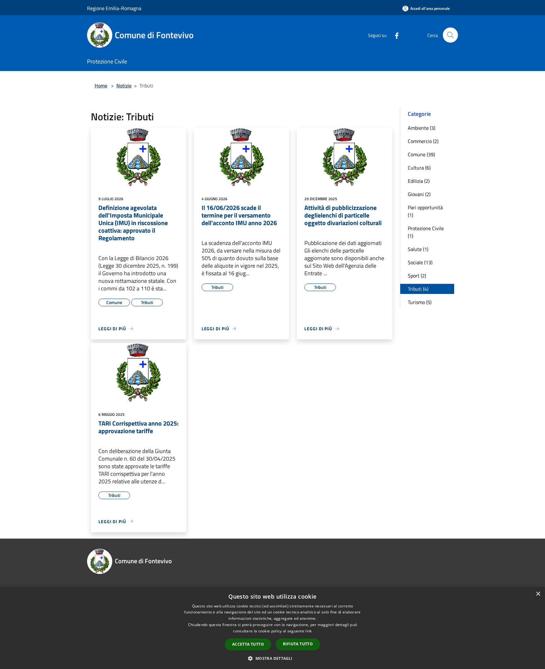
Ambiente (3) (421, 128)
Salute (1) (418, 249)
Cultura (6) (419, 167)
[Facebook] (394, 35)
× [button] (538, 594)
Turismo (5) (419, 302)
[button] (272, 658)
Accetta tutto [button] (248, 644)
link (308, 631)
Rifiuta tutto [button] (298, 644)
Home (101, 85)
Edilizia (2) (419, 181)
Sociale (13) (420, 262)
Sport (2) (417, 275)
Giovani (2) (419, 194)
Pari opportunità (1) (425, 211)
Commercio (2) (423, 141)
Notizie (124, 85)
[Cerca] (450, 35)
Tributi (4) (418, 289)
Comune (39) (421, 154)
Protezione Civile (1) (426, 232)
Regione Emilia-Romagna (114, 8)
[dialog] (272, 628)
